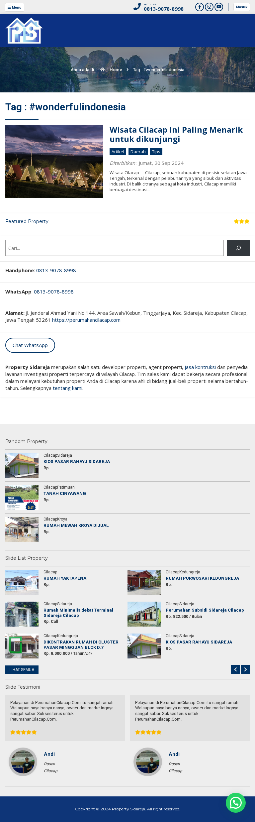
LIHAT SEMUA (22, 669)
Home (115, 69)
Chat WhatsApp (30, 345)
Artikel (118, 152)
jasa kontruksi (200, 367)
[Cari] (238, 248)
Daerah (138, 152)
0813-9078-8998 (56, 270)
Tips (156, 152)
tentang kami (67, 388)
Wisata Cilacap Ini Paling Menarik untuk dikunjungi (176, 134)
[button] (236, 803)
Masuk (241, 7)
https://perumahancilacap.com (86, 319)
